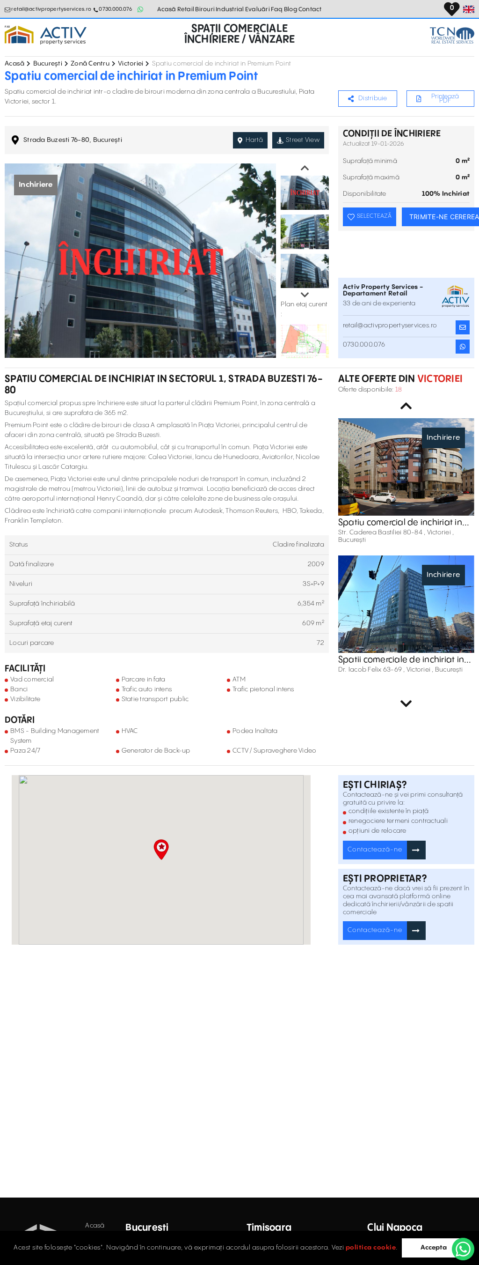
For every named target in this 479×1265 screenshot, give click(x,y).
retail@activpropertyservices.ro (51, 9)
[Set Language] (468, 9)
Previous (305, 168)
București (47, 63)
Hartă (254, 140)
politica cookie (371, 1247)
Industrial (230, 9)
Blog (291, 9)
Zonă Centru (90, 63)
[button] (161, 850)
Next (305, 295)
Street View (302, 140)
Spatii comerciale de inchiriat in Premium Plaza (401, 660)
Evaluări (257, 9)
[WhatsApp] (463, 1249)
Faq (277, 9)
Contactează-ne (375, 849)
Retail (186, 9)
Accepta (434, 1247)
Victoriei (130, 63)
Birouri (205, 9)
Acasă (166, 9)
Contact (310, 9)
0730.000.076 (115, 9)
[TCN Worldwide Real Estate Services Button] (452, 35)
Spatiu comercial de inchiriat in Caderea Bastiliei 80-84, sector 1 (403, 522)
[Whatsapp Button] (140, 9)
